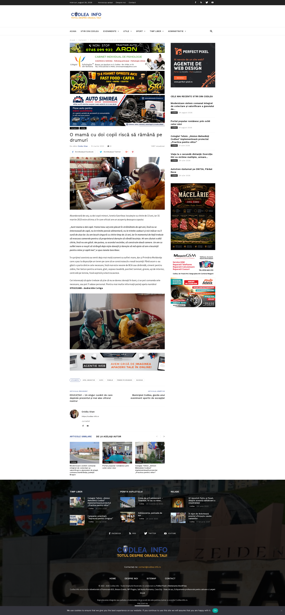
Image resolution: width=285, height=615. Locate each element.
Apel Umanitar (89, 380)
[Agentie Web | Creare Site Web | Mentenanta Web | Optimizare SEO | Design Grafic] (117, 372)
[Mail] (88, 426)
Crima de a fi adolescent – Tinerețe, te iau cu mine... (150, 499)
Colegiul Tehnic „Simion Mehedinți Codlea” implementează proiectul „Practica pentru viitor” (146, 469)
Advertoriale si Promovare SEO (102, 589)
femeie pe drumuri (124, 380)
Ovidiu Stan (83, 146)
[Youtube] (212, 2)
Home (113, 578)
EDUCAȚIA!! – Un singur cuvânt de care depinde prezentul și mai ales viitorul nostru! (91, 398)
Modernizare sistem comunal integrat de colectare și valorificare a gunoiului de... (192, 106)
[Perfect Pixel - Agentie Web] (193, 87)
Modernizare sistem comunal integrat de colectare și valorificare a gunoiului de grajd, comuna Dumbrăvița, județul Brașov (84, 470)
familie (110, 380)
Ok (215, 610)
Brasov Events (120, 589)
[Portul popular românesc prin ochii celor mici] (117, 453)
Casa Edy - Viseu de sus (164, 589)
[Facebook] (195, 2)
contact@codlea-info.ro (149, 567)
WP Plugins (131, 589)
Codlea (83, 128)
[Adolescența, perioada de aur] (127, 517)
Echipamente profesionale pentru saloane (191, 589)
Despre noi (121, 2)
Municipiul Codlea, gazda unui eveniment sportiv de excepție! (148, 396)
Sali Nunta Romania (145, 589)
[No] (281, 610)
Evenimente (109, 31)
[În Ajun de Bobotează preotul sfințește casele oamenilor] (178, 518)
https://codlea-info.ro (90, 416)
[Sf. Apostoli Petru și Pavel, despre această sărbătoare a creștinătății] (178, 502)
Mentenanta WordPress (177, 586)
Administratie (175, 31)
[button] (211, 31)
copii (101, 380)
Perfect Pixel (161, 586)
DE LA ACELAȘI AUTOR (108, 436)
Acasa (73, 31)
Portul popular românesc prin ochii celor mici (115, 467)
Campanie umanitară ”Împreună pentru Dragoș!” (100, 517)
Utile (126, 31)
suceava (139, 380)
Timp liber (155, 31)
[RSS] (201, 2)
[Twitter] (207, 2)
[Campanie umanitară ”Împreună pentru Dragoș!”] (77, 520)
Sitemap (151, 578)
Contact (132, 2)
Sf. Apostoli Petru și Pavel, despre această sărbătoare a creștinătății (202, 500)
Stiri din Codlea (90, 31)
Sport (139, 31)
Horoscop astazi (105, 2)
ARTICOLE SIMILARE (81, 436)
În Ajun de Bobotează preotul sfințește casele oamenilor (200, 516)
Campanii (74, 128)
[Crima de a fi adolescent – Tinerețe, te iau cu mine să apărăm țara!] (127, 502)
